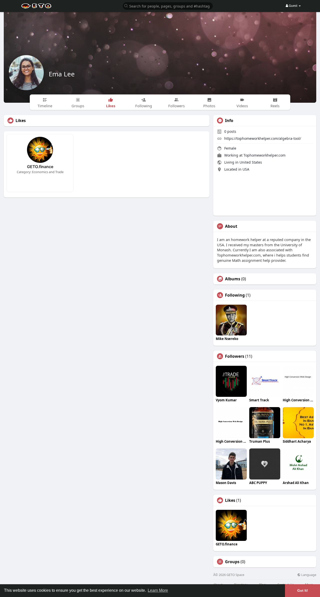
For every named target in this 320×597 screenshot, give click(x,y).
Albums (232, 279)
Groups (232, 562)
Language (308, 574)
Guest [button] (293, 5)
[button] (167, 6)
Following (235, 295)
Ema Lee (62, 73)
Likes (230, 500)
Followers (234, 356)
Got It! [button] (302, 590)
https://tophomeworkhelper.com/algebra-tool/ (262, 138)
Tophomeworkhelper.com (265, 155)
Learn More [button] (158, 590)
